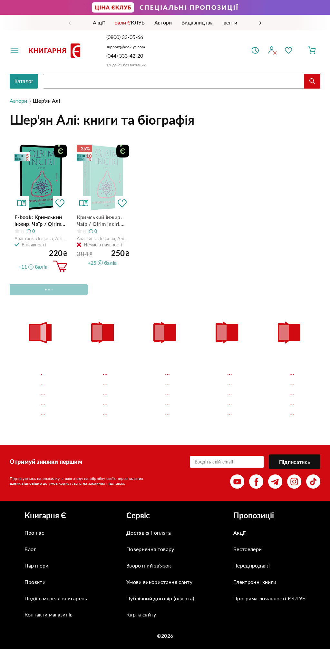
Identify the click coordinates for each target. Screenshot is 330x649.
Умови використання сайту (159, 582)
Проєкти (34, 582)
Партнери (36, 565)
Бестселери (247, 549)
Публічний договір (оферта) (160, 598)
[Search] (312, 81)
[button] (60, 203)
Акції (239, 533)
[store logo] (55, 50)
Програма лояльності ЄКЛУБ (269, 598)
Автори (18, 101)
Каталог (24, 81)
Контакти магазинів (48, 614)
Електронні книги (254, 582)
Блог (30, 549)
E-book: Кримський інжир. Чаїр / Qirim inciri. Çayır (38, 220)
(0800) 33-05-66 (125, 37)
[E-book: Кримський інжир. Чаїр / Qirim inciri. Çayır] (41, 177)
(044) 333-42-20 (124, 55)
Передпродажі (251, 565)
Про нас (34, 533)
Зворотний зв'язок (148, 565)
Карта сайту (141, 614)
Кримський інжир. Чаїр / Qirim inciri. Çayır (99, 220)
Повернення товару (150, 549)
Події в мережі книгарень (55, 598)
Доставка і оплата (148, 533)
